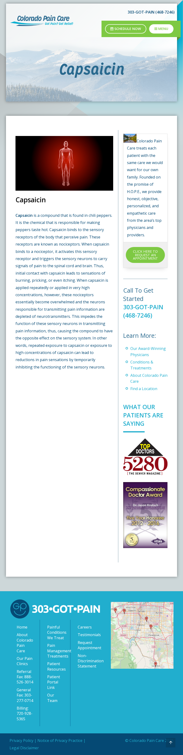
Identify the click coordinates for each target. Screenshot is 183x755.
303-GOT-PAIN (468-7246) (143, 311)
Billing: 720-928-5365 (24, 713)
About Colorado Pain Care (25, 642)
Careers (85, 627)
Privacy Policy (21, 740)
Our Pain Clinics (24, 661)
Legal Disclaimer (24, 747)
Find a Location (143, 388)
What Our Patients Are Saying (143, 415)
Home (22, 627)
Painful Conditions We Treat (56, 632)
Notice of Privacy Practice (59, 740)
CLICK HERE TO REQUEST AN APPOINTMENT (145, 255)
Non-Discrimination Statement (87, 661)
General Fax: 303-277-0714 (25, 695)
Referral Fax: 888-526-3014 (25, 677)
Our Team (52, 697)
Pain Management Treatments (56, 651)
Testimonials (87, 634)
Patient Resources (56, 666)
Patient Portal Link (53, 682)
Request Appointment (87, 645)
